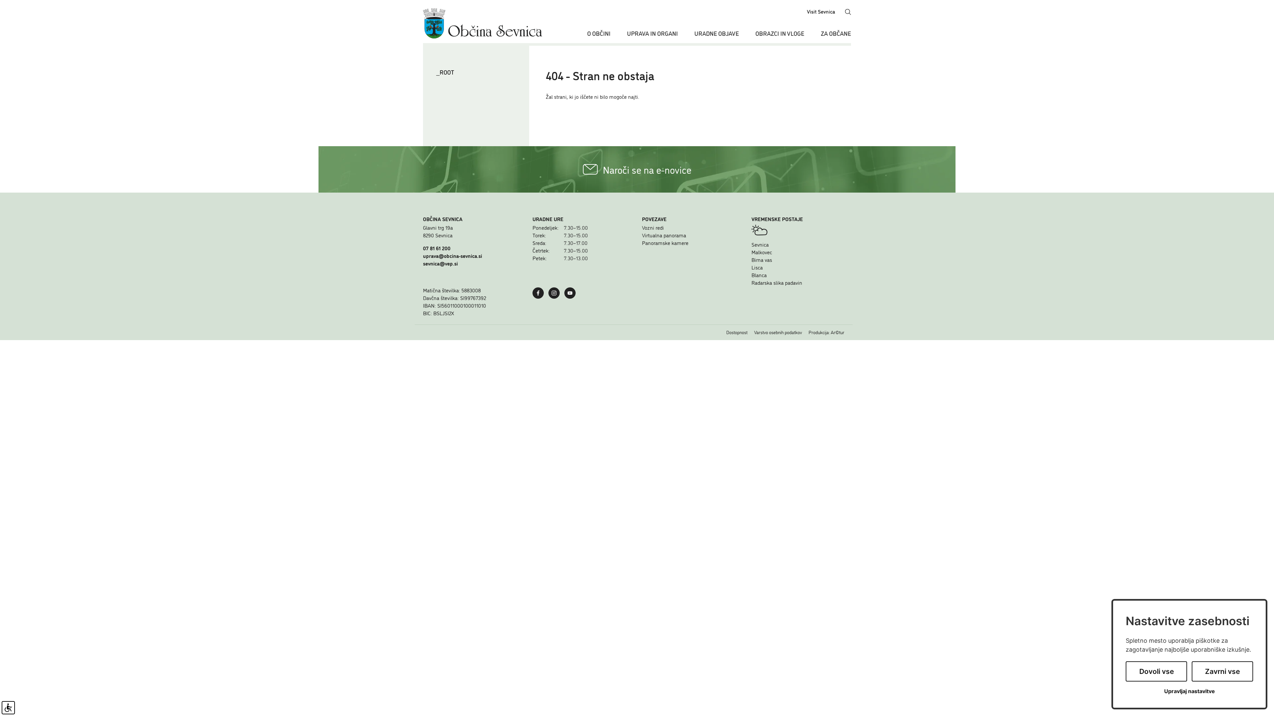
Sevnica (760, 244)
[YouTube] (571, 292)
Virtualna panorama (664, 235)
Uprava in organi (652, 33)
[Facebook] (539, 292)
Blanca (759, 274)
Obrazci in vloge (779, 33)
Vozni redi (653, 227)
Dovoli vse (1156, 671)
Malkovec (761, 252)
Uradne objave (716, 33)
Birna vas (761, 259)
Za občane (836, 33)
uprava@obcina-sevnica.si (452, 255)
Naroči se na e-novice (647, 169)
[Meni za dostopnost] (8, 707)
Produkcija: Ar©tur (826, 332)
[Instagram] (555, 292)
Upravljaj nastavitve (1189, 691)
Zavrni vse (1222, 671)
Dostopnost (736, 332)
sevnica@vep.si (440, 263)
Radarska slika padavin (776, 282)
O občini (598, 33)
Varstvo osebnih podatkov (778, 332)
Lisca (757, 267)
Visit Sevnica (821, 11)
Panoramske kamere (665, 242)
